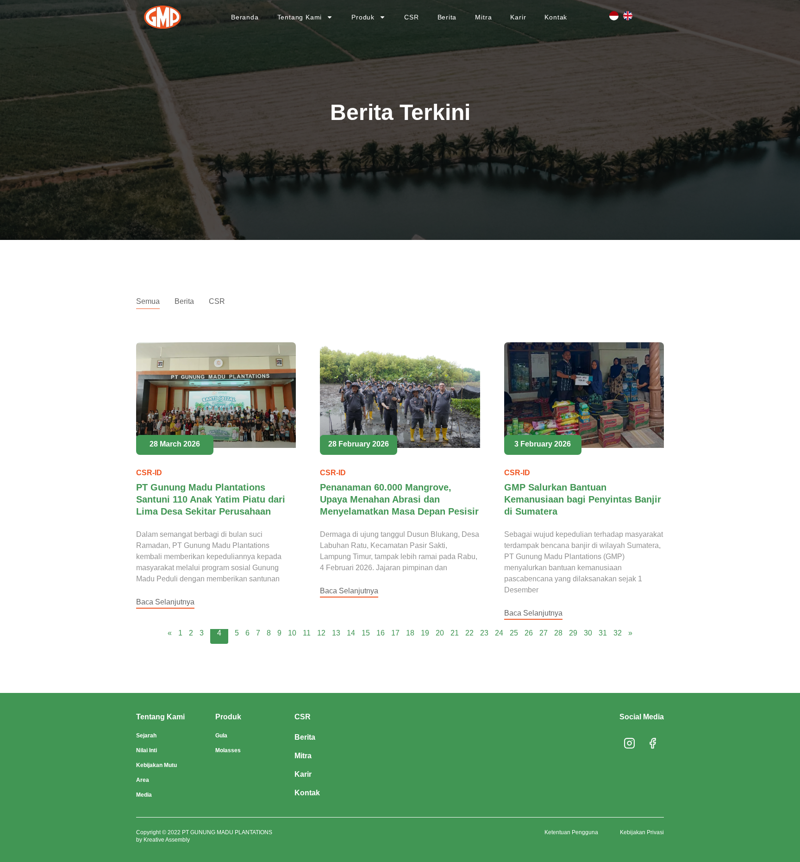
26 (529, 633)
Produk (363, 17)
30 (588, 633)
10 (292, 633)
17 (395, 633)
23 (484, 633)
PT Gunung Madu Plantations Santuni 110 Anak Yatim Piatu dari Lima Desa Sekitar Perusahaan (210, 499)
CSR (411, 17)
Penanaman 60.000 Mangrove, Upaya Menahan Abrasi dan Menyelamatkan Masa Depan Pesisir (399, 499)
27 (543, 633)
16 (380, 633)
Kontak (555, 17)
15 (366, 633)
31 (603, 633)
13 (336, 633)
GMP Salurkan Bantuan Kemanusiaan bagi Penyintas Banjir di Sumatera (582, 499)
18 (410, 633)
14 (351, 633)
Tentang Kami (299, 17)
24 (499, 633)
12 (321, 633)
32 (617, 633)
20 (440, 633)
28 (558, 633)
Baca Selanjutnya (165, 602)
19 (425, 633)
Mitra (483, 17)
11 (307, 633)
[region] (400, 827)
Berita (447, 17)
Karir (518, 17)
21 (454, 633)
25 (514, 633)
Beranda (245, 17)
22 (469, 633)
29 (573, 633)
